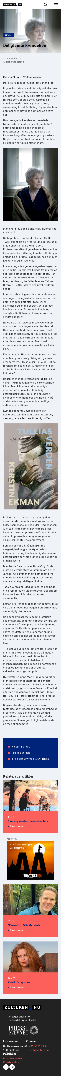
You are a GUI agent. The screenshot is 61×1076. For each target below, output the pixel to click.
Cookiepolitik (11, 1062)
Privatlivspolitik (12, 1058)
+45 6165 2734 (38, 1046)
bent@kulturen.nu (39, 1050)
